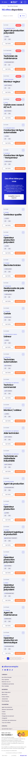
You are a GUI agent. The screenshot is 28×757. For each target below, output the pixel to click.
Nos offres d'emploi (13, 6)
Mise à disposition (6, 692)
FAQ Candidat (5, 686)
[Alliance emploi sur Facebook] (3, 669)
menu (5, 2)
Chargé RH (4, 718)
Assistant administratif (7, 709)
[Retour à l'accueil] (14, 2)
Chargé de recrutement (8, 716)
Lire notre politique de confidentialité (9, 750)
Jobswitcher (5, 699)
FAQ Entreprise (5, 701)
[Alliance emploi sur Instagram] (10, 669)
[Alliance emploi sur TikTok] (12, 669)
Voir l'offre (8, 43)
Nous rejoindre (5, 679)
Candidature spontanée (8, 684)
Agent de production (7, 707)
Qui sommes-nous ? (7, 729)
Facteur (4, 714)
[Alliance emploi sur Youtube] (5, 669)
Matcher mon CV (6, 681)
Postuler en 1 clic (20, 43)
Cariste (3, 711)
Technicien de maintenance (9, 720)
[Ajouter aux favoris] (23, 25)
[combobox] (9, 16)
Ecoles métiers (5, 696)
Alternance (4, 694)
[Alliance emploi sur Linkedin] (7, 669)
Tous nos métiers (6, 722)
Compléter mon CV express (14, 197)
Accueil (4, 6)
